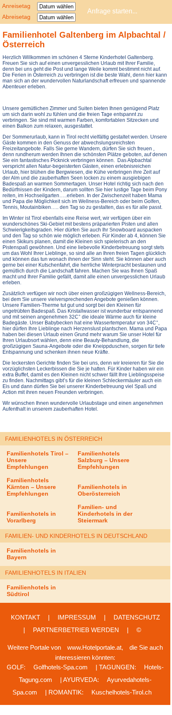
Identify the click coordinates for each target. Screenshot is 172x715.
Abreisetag (18, 16)
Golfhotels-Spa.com (60, 667)
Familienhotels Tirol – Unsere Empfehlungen (37, 460)
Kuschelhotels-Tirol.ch (121, 692)
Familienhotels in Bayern (31, 554)
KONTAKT (25, 617)
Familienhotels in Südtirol (31, 590)
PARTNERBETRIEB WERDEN (76, 629)
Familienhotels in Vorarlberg (31, 517)
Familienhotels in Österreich (53, 438)
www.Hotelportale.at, (95, 647)
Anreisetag (18, 6)
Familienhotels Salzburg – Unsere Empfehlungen (103, 460)
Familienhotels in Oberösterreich (102, 490)
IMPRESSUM (77, 617)
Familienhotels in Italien (45, 572)
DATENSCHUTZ (137, 617)
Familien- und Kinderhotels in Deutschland (76, 535)
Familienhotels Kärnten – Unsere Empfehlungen (31, 487)
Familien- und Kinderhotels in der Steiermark (105, 514)
